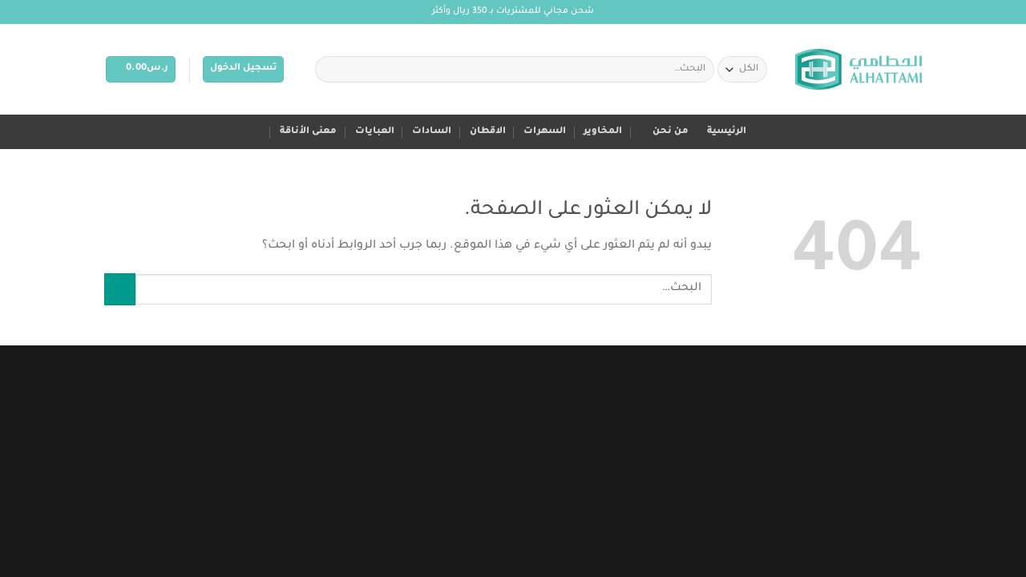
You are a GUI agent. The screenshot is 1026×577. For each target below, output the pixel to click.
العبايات (374, 132)
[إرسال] (330, 69)
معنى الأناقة (308, 132)
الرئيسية (726, 132)
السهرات (544, 132)
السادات (431, 132)
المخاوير (603, 132)
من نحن (670, 132)
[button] (243, 69)
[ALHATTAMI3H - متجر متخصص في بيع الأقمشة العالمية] (858, 70)
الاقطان (488, 132)
